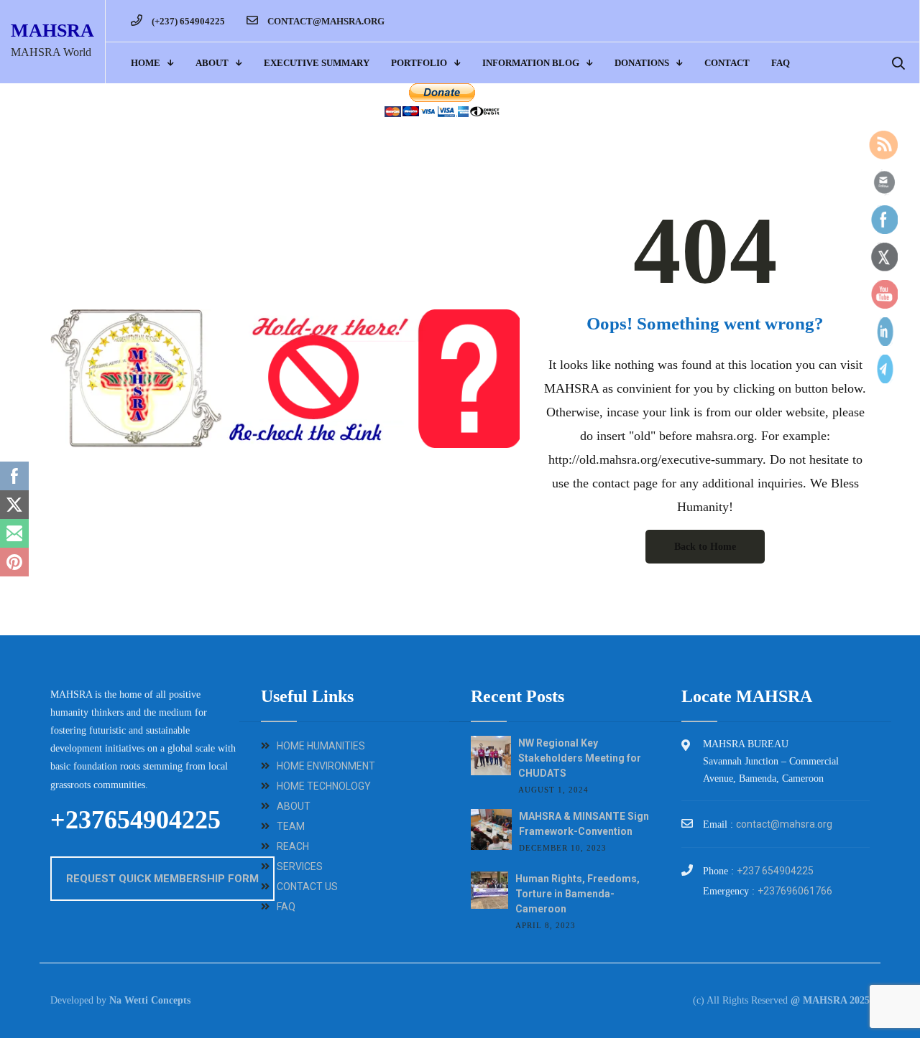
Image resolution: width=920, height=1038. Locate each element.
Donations (642, 62)
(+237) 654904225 (187, 21)
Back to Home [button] (705, 546)
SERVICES (300, 866)
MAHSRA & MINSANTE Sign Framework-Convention (584, 823)
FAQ (780, 62)
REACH (293, 846)
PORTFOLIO (419, 62)
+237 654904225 (775, 870)
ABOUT (212, 62)
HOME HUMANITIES (321, 746)
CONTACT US (307, 886)
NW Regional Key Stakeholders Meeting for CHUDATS (579, 758)
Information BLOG (530, 62)
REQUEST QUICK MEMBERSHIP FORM (162, 878)
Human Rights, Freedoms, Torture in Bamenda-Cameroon (577, 894)
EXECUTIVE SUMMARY (316, 62)
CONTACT (727, 62)
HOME (145, 62)
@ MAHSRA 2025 (830, 1000)
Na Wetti (128, 1000)
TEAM (291, 826)
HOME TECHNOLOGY (324, 786)
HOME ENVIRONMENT (326, 766)
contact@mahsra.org (325, 21)
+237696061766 (795, 891)
